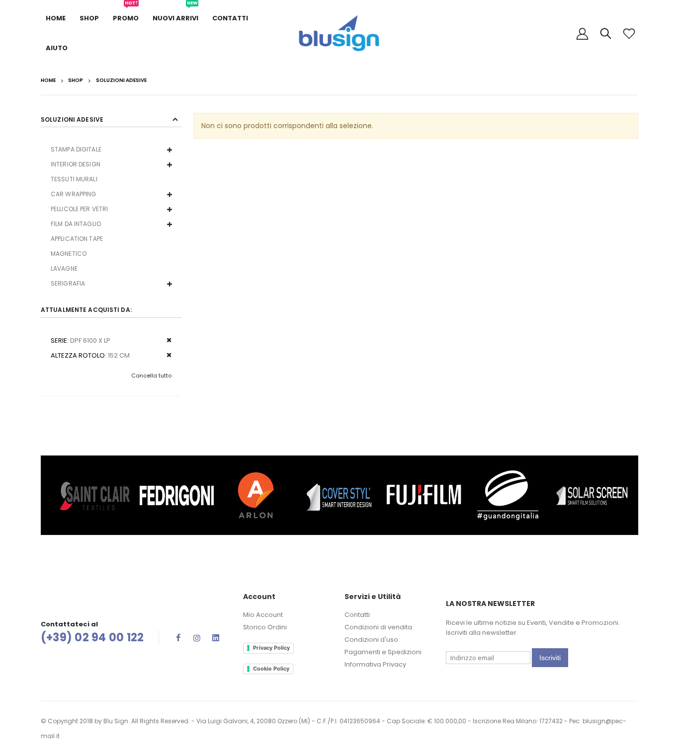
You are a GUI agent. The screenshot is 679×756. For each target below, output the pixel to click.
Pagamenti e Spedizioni (383, 652)
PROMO (126, 13)
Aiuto (57, 48)
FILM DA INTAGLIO (76, 224)
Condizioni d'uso (371, 639)
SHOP (89, 18)
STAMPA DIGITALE (76, 149)
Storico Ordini (265, 627)
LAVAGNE (64, 268)
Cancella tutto (151, 375)
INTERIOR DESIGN (75, 164)
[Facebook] (177, 637)
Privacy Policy (271, 647)
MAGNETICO (68, 253)
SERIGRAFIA (68, 283)
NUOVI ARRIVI (175, 13)
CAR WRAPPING (73, 194)
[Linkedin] (215, 637)
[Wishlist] (628, 33)
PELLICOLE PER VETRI (79, 209)
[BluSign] (339, 33)
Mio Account (263, 614)
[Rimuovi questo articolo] (165, 340)
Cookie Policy (271, 668)
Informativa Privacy (375, 664)
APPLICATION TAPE (77, 238)
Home (48, 80)
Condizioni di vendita (378, 627)
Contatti (230, 18)
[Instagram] (196, 637)
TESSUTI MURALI (74, 179)
